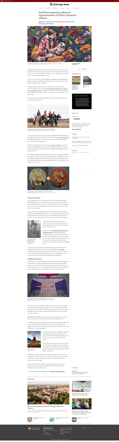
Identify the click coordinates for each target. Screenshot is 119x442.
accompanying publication (63, 137)
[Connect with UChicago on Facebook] (81, 428)
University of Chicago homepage (66, 427)
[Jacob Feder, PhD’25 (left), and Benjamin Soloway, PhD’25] (82, 403)
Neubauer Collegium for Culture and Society (80, 372)
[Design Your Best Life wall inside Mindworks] (82, 386)
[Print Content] (85, 69)
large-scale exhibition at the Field (52, 88)
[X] (79, 69)
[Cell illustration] (52, 419)
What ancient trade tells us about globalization (80, 145)
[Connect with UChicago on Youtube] (90, 428)
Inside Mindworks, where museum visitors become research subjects (81, 137)
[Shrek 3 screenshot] (74, 419)
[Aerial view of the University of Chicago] (48, 392)
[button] (48, 178)
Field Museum (74, 370)
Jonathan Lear (74, 373)
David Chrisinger (76, 63)
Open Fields (61, 249)
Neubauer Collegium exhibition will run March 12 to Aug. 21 (82, 101)
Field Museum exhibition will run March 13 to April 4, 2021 (82, 104)
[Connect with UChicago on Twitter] (86, 428)
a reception (52, 145)
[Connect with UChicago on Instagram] (84, 428)
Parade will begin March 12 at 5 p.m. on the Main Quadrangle (82, 99)
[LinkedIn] (81, 69)
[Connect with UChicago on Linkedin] (88, 428)
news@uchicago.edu (47, 434)
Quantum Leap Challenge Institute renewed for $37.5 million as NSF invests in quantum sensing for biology (81, 142)
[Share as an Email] (83, 69)
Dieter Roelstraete (81, 373)
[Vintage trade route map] (29, 419)
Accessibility (62, 433)
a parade (59, 145)
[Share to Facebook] (78, 69)
